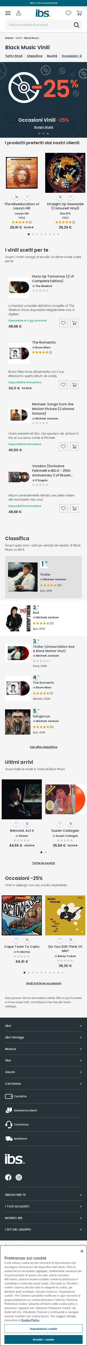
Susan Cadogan (65, 831)
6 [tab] (50, 234)
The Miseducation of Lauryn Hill (21, 206)
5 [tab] (45, 234)
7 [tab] (54, 234)
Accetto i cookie (43, 1339)
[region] (43, 1295)
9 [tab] (58, 973)
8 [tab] (58, 234)
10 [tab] (63, 973)
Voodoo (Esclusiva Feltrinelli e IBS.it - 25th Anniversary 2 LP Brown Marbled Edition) (51, 471)
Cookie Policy (30, 1320)
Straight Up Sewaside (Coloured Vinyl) (65, 206)
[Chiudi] (82, 1251)
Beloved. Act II (22, 831)
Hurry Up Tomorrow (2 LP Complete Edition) (53, 278)
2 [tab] (33, 234)
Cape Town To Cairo (21, 947)
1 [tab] (28, 234)
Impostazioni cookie (43, 1329)
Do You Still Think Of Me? (65, 949)
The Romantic (44, 342)
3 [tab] (37, 234)
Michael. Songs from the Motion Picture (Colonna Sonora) (53, 409)
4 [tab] (41, 234)
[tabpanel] (43, 100)
